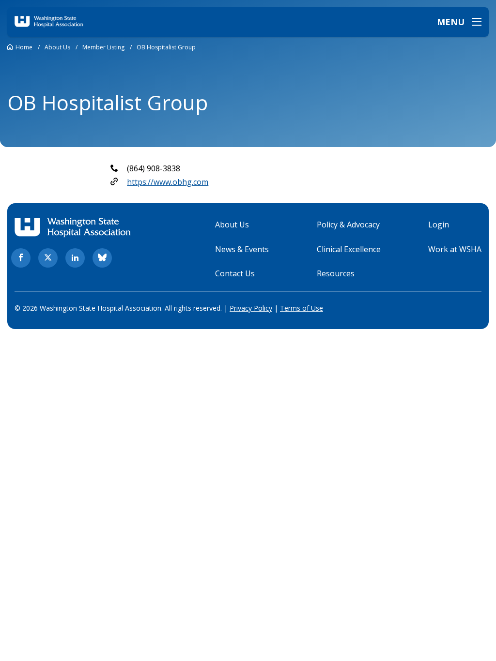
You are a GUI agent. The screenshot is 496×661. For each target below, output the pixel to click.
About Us (232, 224)
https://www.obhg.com (167, 182)
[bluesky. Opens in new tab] (102, 258)
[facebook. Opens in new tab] (21, 258)
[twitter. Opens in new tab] (48, 258)
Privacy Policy (251, 308)
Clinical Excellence (349, 249)
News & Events (242, 249)
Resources (336, 273)
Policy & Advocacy (348, 224)
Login (438, 224)
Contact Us (235, 273)
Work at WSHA (454, 249)
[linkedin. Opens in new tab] (75, 258)
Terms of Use (301, 308)
